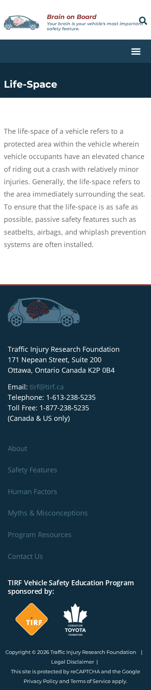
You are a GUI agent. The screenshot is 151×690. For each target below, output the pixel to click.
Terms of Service (90, 681)
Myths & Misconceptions (48, 512)
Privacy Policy (41, 681)
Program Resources (40, 534)
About (17, 448)
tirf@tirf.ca (47, 386)
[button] (143, 21)
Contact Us (25, 556)
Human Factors (32, 491)
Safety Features (32, 469)
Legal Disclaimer (72, 662)
